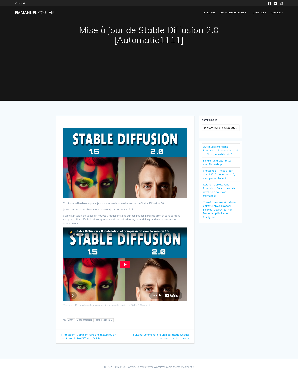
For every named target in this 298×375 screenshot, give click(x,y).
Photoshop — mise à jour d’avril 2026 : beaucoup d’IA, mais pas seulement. (219, 174)
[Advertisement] (149, 77)
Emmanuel (34, 13)
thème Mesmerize (183, 367)
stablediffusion (104, 320)
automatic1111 (84, 320)
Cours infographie (232, 12)
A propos (209, 12)
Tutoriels (257, 12)
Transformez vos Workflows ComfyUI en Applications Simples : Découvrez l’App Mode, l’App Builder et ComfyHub (219, 209)
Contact (277, 12)
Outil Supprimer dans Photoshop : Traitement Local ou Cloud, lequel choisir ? (220, 150)
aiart (71, 320)
